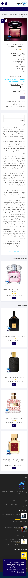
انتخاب (14, 298)
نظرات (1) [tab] (22, 120)
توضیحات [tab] (22, 116)
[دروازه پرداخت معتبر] (14, 556)
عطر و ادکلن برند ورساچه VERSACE (14, 106)
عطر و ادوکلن (21, 14)
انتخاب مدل (21, 84)
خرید (22, 97)
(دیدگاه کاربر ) (15, 49)
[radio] (23, 87)
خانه (26, 14)
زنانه (16, 14)
